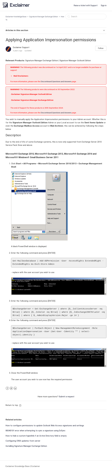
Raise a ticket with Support (86, 5)
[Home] (17, 7)
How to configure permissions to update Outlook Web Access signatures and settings (45, 425)
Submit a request (66, 396)
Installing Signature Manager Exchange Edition (26, 446)
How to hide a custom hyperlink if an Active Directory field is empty (36, 436)
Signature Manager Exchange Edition (43, 17)
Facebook (7, 388)
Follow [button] (101, 48)
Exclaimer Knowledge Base (16, 17)
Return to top (12, 405)
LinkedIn (15, 388)
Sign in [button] (104, 5)
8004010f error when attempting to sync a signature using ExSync (35, 430)
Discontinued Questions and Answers (56, 81)
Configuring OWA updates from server (23, 441)
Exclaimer (35, 466)
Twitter (11, 388)
